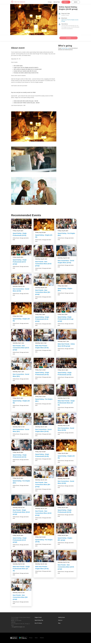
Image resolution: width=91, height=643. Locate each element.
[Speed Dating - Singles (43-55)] (44, 225)
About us (60, 620)
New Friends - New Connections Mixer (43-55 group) (66, 567)
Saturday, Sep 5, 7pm (18, 343)
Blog (59, 623)
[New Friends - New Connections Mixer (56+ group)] (44, 280)
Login (63, 48)
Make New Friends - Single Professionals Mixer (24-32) (66, 403)
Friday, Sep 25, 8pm (63, 507)
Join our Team (57, 2)
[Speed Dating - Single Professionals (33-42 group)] (44, 307)
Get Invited (68, 37)
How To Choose (38, 623)
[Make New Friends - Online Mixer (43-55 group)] (66, 334)
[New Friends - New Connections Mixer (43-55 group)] (66, 555)
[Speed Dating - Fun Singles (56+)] (66, 224)
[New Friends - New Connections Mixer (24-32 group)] (44, 251)
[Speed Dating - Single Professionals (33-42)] (21, 224)
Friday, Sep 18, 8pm (18, 452)
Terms (36, 637)
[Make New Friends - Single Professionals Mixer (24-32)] (66, 390)
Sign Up (66, 2)
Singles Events (38, 617)
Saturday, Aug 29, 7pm (41, 259)
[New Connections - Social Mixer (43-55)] (21, 279)
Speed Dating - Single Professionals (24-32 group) (19, 262)
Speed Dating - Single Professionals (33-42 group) (42, 319)
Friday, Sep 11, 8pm (40, 369)
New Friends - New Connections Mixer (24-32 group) (43, 263)
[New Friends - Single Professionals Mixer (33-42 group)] (21, 500)
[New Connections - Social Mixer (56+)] (21, 364)
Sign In (75, 2)
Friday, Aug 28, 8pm (18, 230)
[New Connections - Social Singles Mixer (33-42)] (66, 250)
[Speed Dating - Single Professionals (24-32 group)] (21, 250)
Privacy (30, 637)
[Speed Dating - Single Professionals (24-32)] (44, 363)
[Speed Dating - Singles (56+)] (66, 279)
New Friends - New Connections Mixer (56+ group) (42, 292)
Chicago (50, 2)
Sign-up (67, 48)
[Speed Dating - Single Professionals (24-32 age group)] (66, 307)
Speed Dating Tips (39, 620)
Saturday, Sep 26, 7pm (19, 564)
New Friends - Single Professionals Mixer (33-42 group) (21, 512)
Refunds (42, 637)
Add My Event (61, 617)
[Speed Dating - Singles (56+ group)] (66, 528)
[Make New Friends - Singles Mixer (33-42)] (44, 335)
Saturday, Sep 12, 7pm (64, 398)
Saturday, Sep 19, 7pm (41, 479)
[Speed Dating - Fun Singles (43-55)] (44, 529)
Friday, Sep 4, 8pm (62, 285)
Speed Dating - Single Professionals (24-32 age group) (65, 319)
